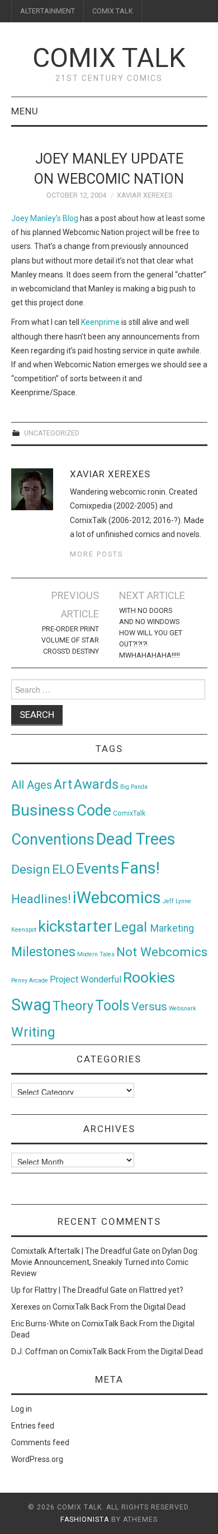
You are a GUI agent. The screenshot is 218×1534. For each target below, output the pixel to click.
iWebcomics (117, 897)
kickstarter (75, 926)
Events (97, 868)
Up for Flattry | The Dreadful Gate (69, 1290)
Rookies (149, 977)
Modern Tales (96, 954)
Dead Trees (136, 839)
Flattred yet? (161, 1290)
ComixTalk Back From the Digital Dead (119, 1306)
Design (30, 869)
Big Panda (134, 786)
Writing (33, 1032)
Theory (73, 1006)
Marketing (172, 928)
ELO (63, 869)
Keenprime (100, 322)
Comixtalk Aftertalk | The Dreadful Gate (80, 1251)
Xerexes (25, 1306)
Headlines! (41, 898)
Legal (132, 927)
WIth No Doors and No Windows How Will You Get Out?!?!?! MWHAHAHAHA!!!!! (150, 632)
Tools (112, 1006)
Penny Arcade (29, 980)
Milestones (43, 952)
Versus (149, 1006)
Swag (31, 1004)
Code (94, 810)
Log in (21, 1408)
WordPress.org (37, 1459)
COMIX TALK (112, 11)
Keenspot (23, 929)
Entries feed (32, 1425)
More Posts (96, 554)
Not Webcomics (161, 952)
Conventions (52, 840)
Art (63, 784)
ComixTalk (129, 813)
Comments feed (40, 1442)
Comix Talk (109, 58)
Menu (25, 111)
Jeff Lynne (177, 901)
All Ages (31, 785)
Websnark (182, 1008)
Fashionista (84, 1519)
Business (43, 810)
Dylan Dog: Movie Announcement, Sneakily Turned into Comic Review (105, 1262)
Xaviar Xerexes (144, 195)
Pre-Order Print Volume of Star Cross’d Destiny (70, 640)
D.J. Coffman (34, 1351)
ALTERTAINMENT (47, 11)
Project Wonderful (85, 979)
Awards (96, 784)
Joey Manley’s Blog (44, 218)
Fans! (140, 868)
